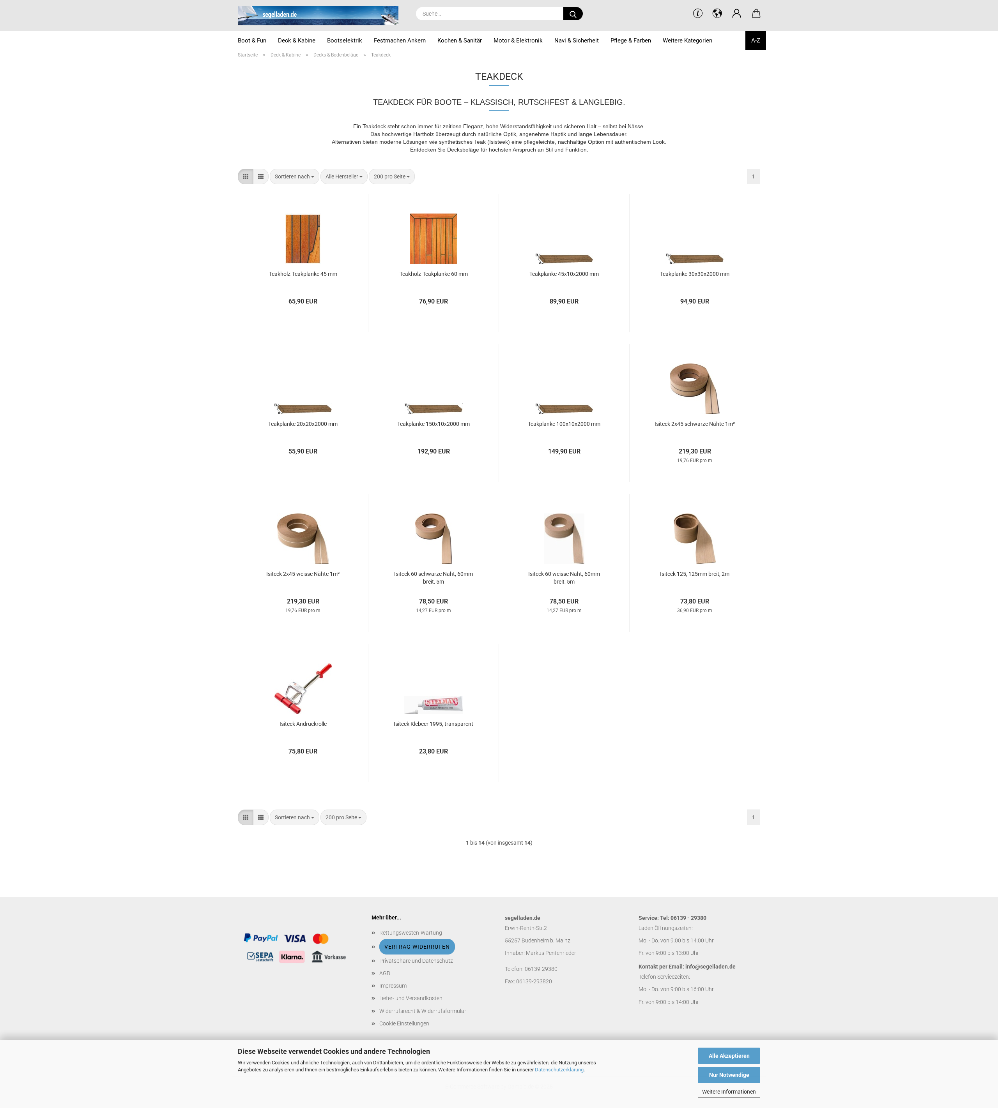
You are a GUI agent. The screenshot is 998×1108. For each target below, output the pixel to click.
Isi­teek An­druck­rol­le (303, 724)
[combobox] (294, 176)
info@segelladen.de (710, 966)
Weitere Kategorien (687, 40)
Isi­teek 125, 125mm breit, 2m (694, 574)
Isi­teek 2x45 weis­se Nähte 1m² (303, 574)
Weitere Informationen (729, 1092)
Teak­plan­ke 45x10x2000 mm (564, 274)
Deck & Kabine (296, 40)
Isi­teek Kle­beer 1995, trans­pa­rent (433, 724)
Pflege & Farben (630, 40)
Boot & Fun (252, 40)
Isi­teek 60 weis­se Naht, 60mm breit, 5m (564, 577)
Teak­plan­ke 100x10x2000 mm (564, 424)
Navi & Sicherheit (576, 40)
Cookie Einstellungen (404, 1023)
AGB (384, 973)
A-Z (755, 40)
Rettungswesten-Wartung (410, 933)
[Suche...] (573, 13)
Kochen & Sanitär (459, 40)
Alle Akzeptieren (729, 1056)
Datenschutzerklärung (559, 1070)
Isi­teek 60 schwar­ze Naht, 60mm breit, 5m (433, 577)
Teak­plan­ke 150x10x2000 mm (433, 424)
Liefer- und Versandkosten (410, 998)
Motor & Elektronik (518, 40)
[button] (737, 13)
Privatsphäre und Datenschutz (416, 961)
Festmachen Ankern (400, 40)
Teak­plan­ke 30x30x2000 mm (694, 274)
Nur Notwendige (729, 1075)
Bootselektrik (344, 40)
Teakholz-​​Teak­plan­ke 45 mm (303, 274)
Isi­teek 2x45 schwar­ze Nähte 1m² (695, 424)
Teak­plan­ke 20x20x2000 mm (303, 424)
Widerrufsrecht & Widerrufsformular (422, 1011)
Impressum (393, 986)
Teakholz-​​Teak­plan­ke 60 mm (434, 274)
